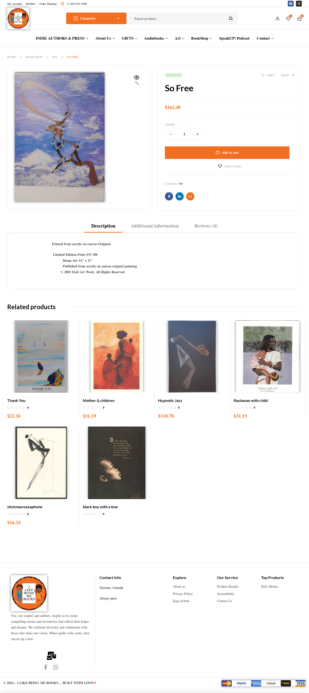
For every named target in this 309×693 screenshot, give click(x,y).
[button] (136, 80)
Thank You (16, 400)
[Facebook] (291, 4)
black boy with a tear (100, 506)
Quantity (170, 124)
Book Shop (33, 57)
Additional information (155, 225)
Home (11, 57)
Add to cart (230, 152)
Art (54, 57)
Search (231, 18)
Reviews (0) (206, 225)
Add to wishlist (232, 166)
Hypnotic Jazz (170, 400)
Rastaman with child (251, 400)
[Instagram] (299, 4)
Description (103, 225)
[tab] (103, 227)
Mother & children (98, 400)
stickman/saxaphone (24, 506)
